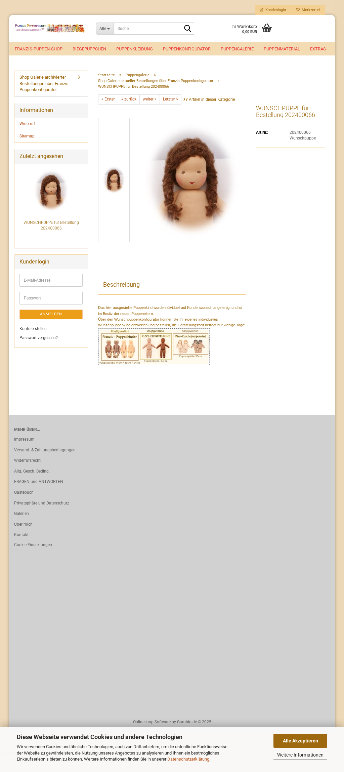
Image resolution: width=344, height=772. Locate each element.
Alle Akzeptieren (300, 740)
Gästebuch (24, 492)
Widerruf (27, 123)
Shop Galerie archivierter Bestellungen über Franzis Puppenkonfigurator (44, 83)
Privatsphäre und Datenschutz (41, 503)
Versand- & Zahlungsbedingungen (45, 450)
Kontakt (21, 534)
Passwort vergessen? (38, 337)
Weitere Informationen (300, 755)
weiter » (150, 99)
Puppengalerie (237, 48)
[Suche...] (187, 29)
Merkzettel (310, 10)
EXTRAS (318, 48)
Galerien (21, 513)
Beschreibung (121, 284)
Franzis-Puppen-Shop (38, 48)
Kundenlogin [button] (274, 10)
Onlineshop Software (152, 722)
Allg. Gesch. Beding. (32, 471)
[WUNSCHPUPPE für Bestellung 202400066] (191, 180)
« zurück (128, 99)
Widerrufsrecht (27, 460)
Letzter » (170, 99)
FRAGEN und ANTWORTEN (38, 481)
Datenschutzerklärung (188, 759)
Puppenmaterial (282, 48)
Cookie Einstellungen (33, 544)
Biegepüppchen (89, 48)
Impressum (24, 439)
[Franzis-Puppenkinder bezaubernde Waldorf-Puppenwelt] (50, 28)
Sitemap (27, 136)
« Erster (108, 99)
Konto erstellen (33, 328)
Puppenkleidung (134, 48)
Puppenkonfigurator (187, 48)
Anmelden (51, 314)
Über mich (23, 524)
